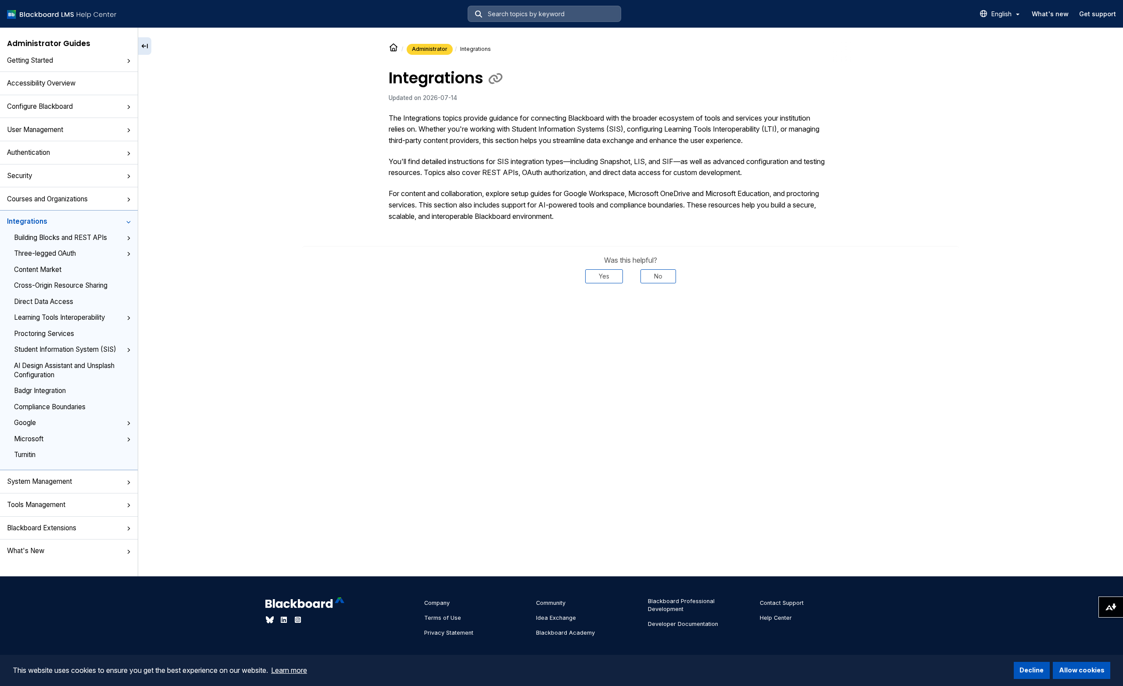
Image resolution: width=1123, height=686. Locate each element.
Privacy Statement (448, 632)
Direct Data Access (43, 301)
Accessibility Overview (41, 83)
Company (437, 603)
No (658, 276)
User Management (35, 129)
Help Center (776, 618)
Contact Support (782, 603)
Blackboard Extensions (41, 528)
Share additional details (630, 309)
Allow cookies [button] (1082, 670)
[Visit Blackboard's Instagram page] (297, 619)
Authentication (28, 152)
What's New (25, 551)
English (1002, 14)
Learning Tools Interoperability (59, 317)
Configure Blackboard (40, 106)
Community (550, 603)
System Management (39, 481)
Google (25, 422)
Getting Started (30, 60)
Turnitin (25, 454)
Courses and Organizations (47, 199)
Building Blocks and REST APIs (60, 237)
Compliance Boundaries (50, 407)
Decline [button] (1031, 670)
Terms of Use (442, 618)
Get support (1097, 14)
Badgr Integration (40, 390)
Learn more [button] (289, 670)
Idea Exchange (556, 618)
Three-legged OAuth (45, 253)
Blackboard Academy (565, 632)
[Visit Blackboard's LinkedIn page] (284, 619)
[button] (128, 61)
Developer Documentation (683, 624)
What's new (1050, 14)
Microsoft (28, 439)
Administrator (429, 49)
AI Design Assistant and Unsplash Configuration (64, 370)
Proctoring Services (44, 333)
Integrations (27, 221)
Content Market (37, 269)
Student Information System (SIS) (65, 349)
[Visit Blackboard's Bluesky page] (270, 619)
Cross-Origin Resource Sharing (60, 285)
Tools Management (36, 504)
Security (19, 176)
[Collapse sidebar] (144, 46)
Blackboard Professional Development (681, 605)
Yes (604, 276)
